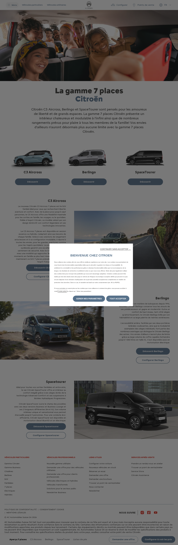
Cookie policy (62, 291)
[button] (115, 249)
